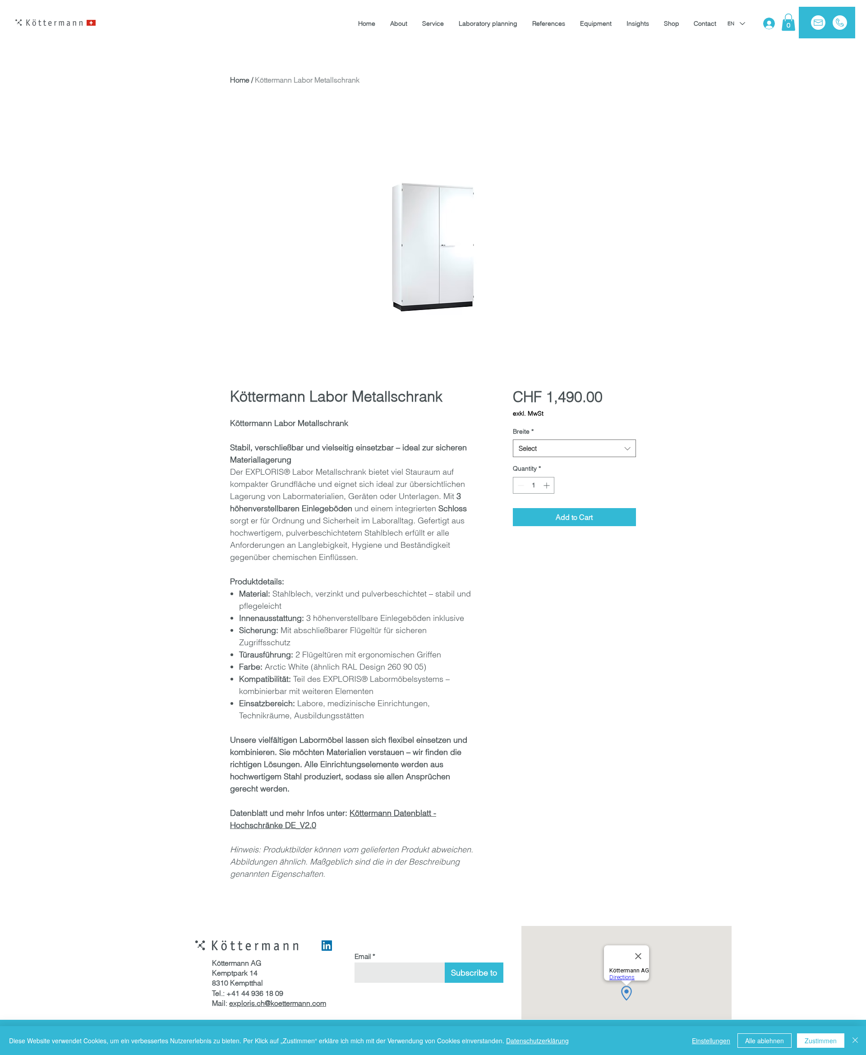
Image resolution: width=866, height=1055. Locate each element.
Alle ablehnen (764, 1040)
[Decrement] (519, 485)
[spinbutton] (533, 485)
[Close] (855, 1040)
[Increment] (547, 485)
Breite (523, 431)
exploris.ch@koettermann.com (277, 1003)
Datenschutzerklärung (537, 1040)
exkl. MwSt (528, 413)
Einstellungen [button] (711, 1040)
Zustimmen (821, 1040)
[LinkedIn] (327, 945)
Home (239, 79)
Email (363, 956)
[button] (788, 22)
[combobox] (574, 448)
